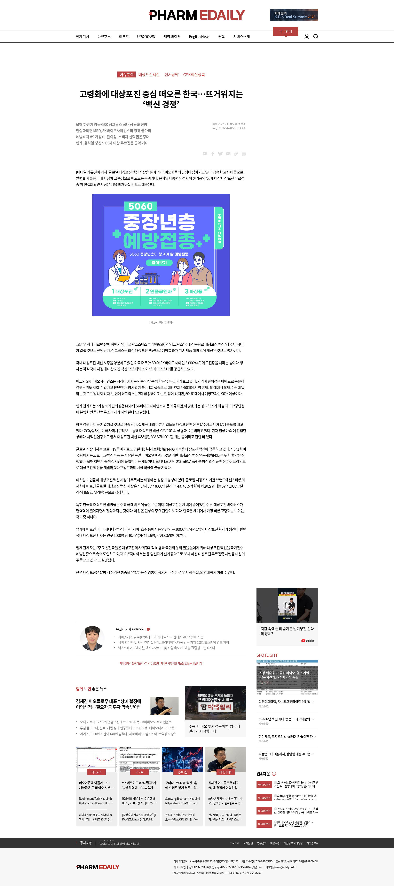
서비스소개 (241, 36)
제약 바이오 (172, 36)
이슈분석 (126, 74)
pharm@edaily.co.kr (284, 867)
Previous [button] (101, 840)
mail (228, 154)
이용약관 (274, 843)
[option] (132, 842)
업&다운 (182, 772)
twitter (220, 154)
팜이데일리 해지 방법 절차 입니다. (120, 843)
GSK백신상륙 (194, 74)
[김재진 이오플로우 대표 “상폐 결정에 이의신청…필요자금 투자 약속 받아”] (164, 705)
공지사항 (86, 842)
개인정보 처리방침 (293, 843)
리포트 (124, 36)
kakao (205, 154)
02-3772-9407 (228, 867)
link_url (236, 154)
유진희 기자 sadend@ (130, 628)
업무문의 (261, 843)
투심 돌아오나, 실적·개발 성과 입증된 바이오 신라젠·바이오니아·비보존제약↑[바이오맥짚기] (141, 727)
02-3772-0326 (201, 867)
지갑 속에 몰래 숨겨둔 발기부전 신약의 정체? (287, 631)
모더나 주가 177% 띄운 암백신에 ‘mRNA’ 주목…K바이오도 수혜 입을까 (126, 721)
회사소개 (234, 843)
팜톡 (221, 36)
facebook (212, 154)
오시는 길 (248, 843)
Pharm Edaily (97, 867)
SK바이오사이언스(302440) (180, 363)
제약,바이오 (225, 772)
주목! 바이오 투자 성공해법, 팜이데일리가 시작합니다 (214, 728)
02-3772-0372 (244, 867)
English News (199, 36)
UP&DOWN (146, 36)
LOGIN (306, 36)
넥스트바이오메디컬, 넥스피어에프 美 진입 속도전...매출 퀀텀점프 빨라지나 (166, 647)
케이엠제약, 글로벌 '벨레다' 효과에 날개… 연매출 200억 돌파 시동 (160, 637)
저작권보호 (312, 843)
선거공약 (171, 74)
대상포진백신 (148, 74)
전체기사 (82, 36)
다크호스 (104, 36)
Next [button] (101, 845)
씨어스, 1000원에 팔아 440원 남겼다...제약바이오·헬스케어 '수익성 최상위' (128, 733)
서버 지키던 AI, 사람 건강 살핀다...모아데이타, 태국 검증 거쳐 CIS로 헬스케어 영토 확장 (173, 642)
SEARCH (315, 36)
